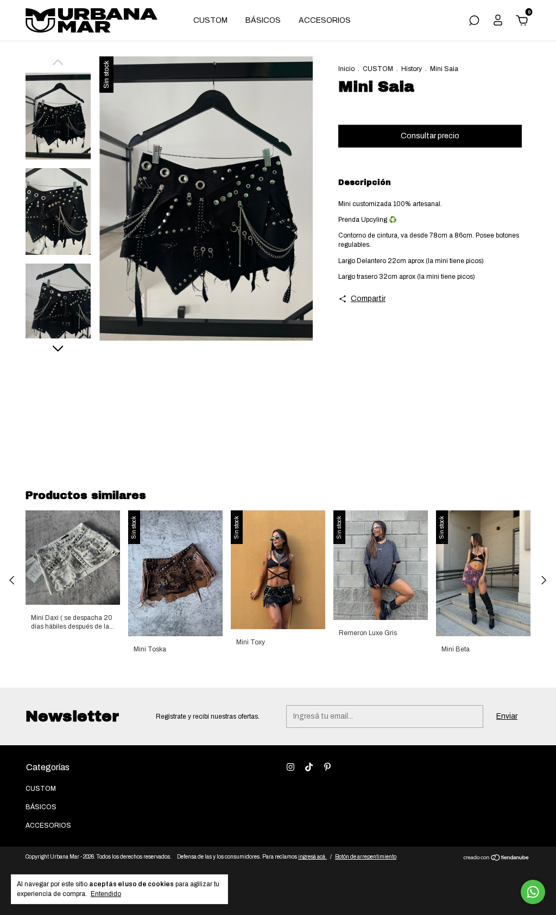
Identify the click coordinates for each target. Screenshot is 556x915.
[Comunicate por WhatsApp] (533, 892)
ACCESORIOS (325, 20)
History (411, 69)
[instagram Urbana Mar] (290, 767)
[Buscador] (474, 21)
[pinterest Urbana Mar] (327, 767)
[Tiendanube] (496, 859)
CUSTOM (210, 20)
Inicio (346, 69)
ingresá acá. (312, 857)
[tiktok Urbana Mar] (309, 767)
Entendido (106, 894)
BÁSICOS (263, 20)
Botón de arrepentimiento (365, 857)
